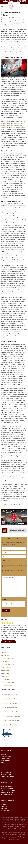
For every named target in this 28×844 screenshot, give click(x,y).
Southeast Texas (5, 760)
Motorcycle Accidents (7, 658)
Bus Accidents (5, 661)
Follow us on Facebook (7, 504)
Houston (3, 754)
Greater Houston (6, 756)
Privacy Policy (16, 830)
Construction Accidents (7, 664)
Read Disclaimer (8, 830)
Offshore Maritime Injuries (8, 682)
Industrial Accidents (6, 667)
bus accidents (11, 125)
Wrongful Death (5, 670)
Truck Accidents (5, 655)
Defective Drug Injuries (7, 685)
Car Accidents (5, 652)
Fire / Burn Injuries (6, 679)
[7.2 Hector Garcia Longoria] (7, 737)
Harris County (5, 758)
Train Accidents (5, 673)
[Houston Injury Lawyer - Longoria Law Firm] (16, 6)
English (11, 3)
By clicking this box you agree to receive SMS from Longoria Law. (14, 566)
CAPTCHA (5, 599)
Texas (2, 762)
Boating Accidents (6, 676)
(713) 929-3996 (20, 1)
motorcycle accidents (13, 123)
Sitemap (22, 830)
